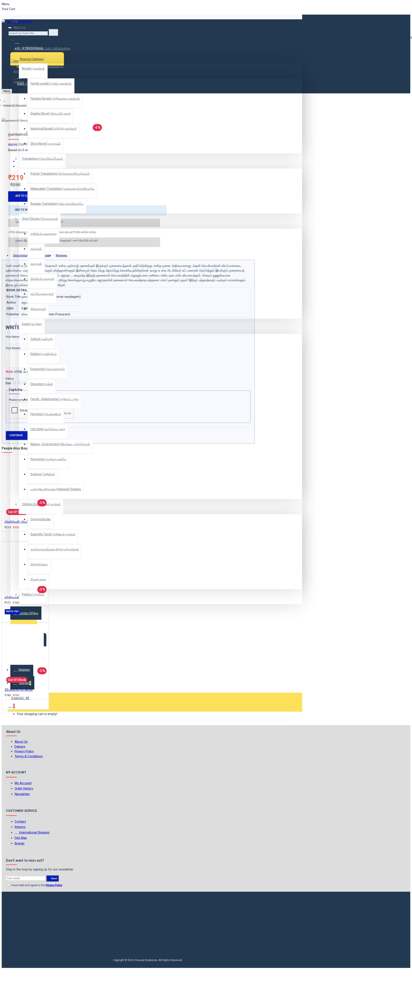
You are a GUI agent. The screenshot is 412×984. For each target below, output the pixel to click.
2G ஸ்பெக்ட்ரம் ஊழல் (19, 690)
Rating (10, 378)
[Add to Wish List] (8, 536)
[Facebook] (15, 902)
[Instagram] (15, 924)
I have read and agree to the (36, 885)
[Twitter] (15, 913)
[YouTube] (15, 934)
